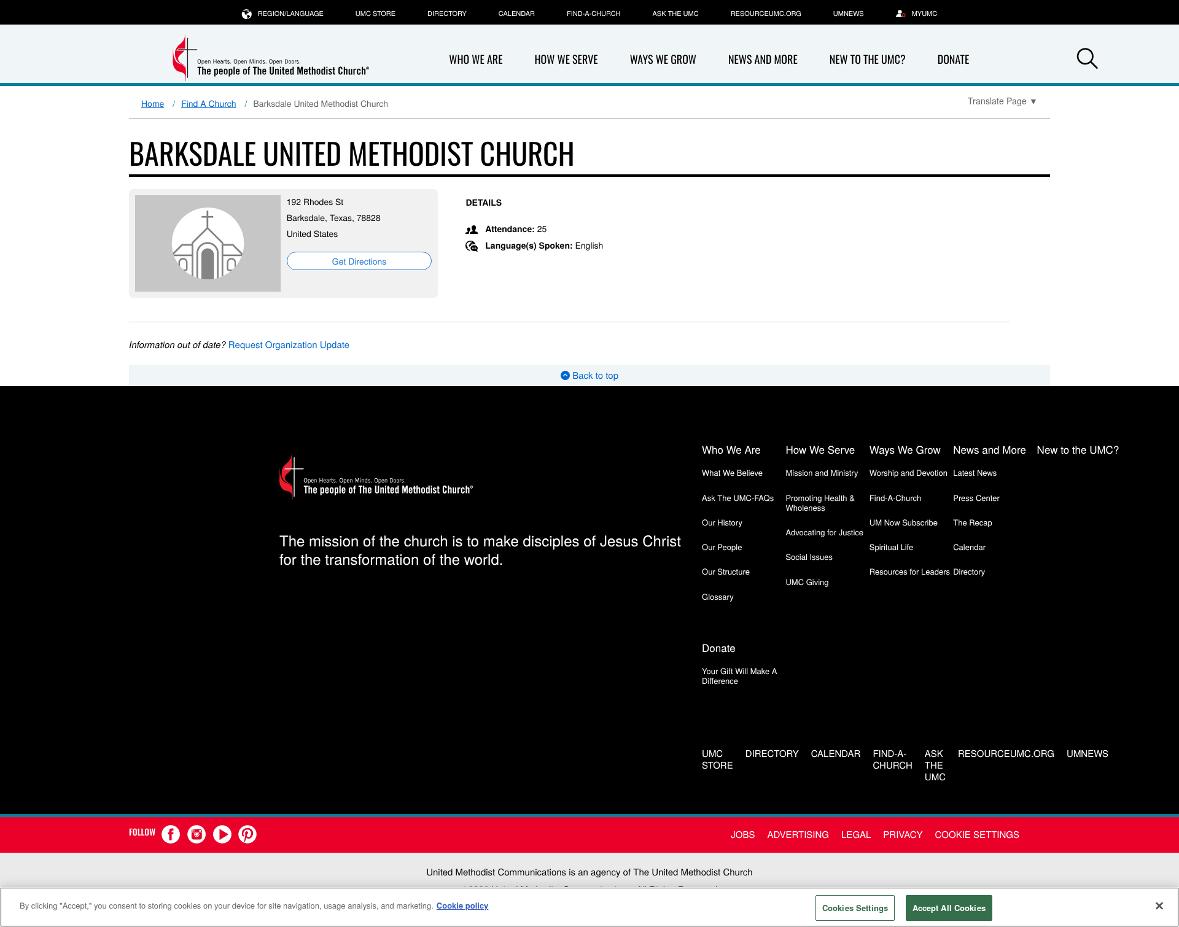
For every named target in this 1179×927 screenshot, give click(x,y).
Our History (722, 522)
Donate (954, 60)
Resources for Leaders (910, 571)
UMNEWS (848, 13)
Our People (722, 547)
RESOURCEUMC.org (766, 13)
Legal (856, 834)
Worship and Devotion (908, 472)
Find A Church (208, 103)
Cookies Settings (855, 907)
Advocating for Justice (824, 532)
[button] (1087, 60)
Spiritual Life (891, 547)
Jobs (743, 834)
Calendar (517, 13)
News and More (763, 60)
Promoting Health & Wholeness (819, 502)
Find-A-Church (593, 13)
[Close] (1159, 905)
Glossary (718, 596)
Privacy (902, 834)
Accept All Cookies (949, 907)
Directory (447, 13)
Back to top (594, 375)
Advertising (798, 834)
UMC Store (375, 13)
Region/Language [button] (291, 13)
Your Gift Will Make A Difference (739, 675)
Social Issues (809, 556)
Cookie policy (463, 905)
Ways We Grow (663, 60)
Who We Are (475, 60)
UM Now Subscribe (904, 522)
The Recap (972, 522)
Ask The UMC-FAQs (738, 497)
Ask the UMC (675, 13)
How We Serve (565, 60)
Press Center (976, 497)
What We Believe (732, 472)
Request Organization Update (288, 344)
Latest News (975, 472)
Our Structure (726, 571)
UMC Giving (806, 582)
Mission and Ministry (821, 472)
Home (152, 103)
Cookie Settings (977, 834)
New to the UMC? (868, 60)
